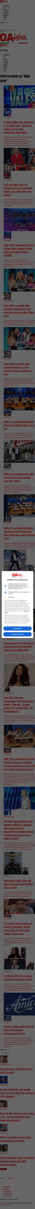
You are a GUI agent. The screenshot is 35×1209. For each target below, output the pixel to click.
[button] (17, 597)
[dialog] (17, 604)
